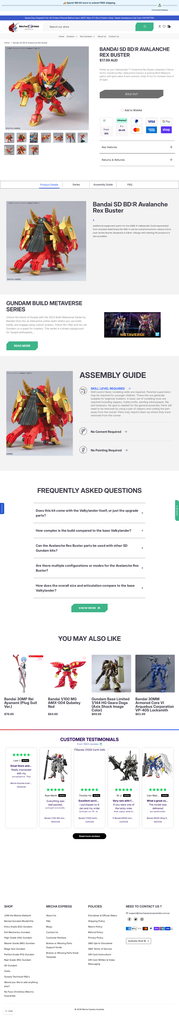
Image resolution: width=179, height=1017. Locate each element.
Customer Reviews (56, 937)
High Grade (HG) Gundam (18, 937)
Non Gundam (86, 36)
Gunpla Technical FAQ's (17, 976)
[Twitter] (136, 919)
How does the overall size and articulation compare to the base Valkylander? (85, 587)
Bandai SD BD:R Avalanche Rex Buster (30, 43)
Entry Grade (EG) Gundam (18, 926)
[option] (47, 88)
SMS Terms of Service (100, 948)
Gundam (71, 36)
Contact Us (114, 36)
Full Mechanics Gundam (17, 932)
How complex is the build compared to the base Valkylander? (83, 530)
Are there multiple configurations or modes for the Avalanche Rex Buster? (87, 568)
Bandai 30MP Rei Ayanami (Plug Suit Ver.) (20, 702)
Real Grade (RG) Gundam (17, 959)
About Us (102, 36)
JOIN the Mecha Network (17, 915)
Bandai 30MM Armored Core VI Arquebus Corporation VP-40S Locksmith (154, 704)
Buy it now (131, 103)
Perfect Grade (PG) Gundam (19, 954)
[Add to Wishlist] (40, 658)
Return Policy (95, 926)
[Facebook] (129, 919)
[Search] (144, 26)
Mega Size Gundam (14, 948)
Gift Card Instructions (99, 954)
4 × (122, 128)
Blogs (49, 926)
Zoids (7, 971)
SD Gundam (10, 965)
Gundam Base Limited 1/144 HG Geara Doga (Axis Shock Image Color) (110, 704)
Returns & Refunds (113, 159)
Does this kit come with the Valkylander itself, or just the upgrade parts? (87, 512)
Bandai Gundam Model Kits (19, 921)
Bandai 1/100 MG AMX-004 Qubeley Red (64, 702)
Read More (22, 345)
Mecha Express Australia (93, 1009)
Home (61, 36)
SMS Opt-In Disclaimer (100, 943)
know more (87, 608)
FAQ (48, 921)
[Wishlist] (164, 26)
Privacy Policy (95, 937)
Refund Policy (95, 932)
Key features (109, 147)
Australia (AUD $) (137, 941)
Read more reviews (89, 836)
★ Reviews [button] (177, 510)
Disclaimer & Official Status (102, 915)
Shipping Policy (96, 921)
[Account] (160, 27)
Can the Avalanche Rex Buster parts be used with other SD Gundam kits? (82, 548)
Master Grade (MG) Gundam (19, 943)
